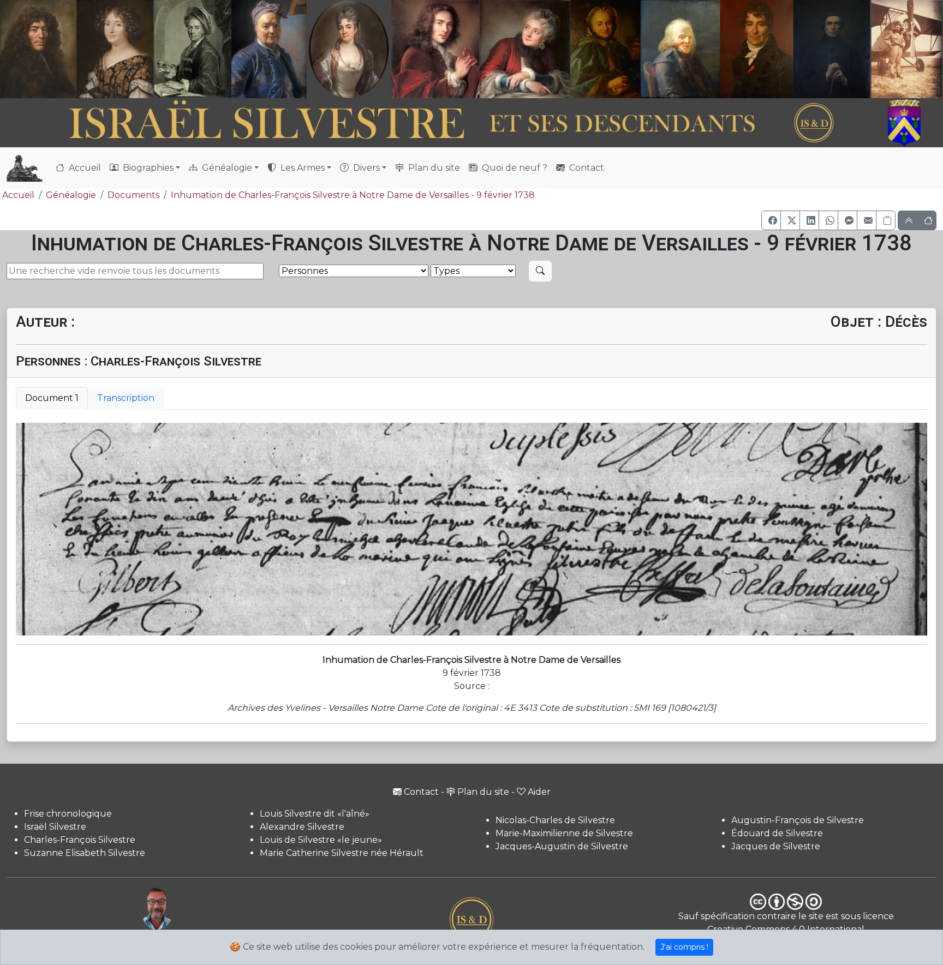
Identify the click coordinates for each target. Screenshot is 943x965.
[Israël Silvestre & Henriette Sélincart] (76, 51)
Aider (539, 792)
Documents (133, 195)
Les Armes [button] (301, 168)
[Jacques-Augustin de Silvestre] (680, 49)
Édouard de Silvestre (777, 833)
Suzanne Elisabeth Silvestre (84, 853)
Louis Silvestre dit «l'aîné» (314, 813)
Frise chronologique (68, 813)
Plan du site (433, 168)
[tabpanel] (471, 529)
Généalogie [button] (226, 168)
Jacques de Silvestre (775, 846)
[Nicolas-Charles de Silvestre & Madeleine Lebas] (481, 49)
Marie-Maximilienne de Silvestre (564, 833)
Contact (585, 168)
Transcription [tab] (125, 398)
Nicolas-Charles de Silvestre (555, 820)
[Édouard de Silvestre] (831, 49)
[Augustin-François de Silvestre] (757, 49)
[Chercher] (540, 271)
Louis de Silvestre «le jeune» (321, 840)
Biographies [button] (147, 168)
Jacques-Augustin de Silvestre (562, 846)
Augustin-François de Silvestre (797, 820)
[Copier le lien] (886, 220)
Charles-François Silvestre (79, 840)
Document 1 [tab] (52, 398)
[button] (771, 220)
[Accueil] (435, 123)
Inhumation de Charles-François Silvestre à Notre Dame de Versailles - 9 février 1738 (353, 195)
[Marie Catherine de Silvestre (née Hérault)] (347, 49)
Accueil (84, 168)
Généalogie (71, 195)
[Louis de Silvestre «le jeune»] (269, 49)
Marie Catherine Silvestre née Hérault (341, 853)
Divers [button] (365, 168)
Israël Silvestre (55, 827)
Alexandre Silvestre (302, 827)
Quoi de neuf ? (513, 168)
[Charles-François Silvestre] (192, 49)
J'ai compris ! (684, 947)
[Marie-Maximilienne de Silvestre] (604, 49)
